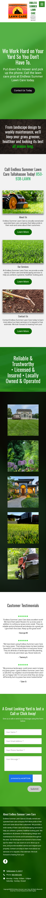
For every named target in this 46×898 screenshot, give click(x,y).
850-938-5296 (17, 875)
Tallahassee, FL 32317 (14, 871)
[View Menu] (42, 4)
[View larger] (23, 420)
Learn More (23, 232)
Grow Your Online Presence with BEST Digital (23, 891)
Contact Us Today (23, 90)
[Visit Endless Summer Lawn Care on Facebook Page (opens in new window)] (5, 861)
